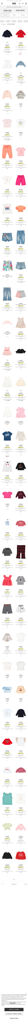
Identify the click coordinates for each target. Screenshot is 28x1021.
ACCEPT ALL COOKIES (14, 1009)
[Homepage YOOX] (14, 3)
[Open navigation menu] (2, 3)
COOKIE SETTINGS (14, 1018)
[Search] (19, 3)
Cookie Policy (12, 1003)
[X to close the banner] (26, 994)
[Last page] (26, 884)
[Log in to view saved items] (22, 3)
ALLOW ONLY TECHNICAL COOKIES (14, 1013)
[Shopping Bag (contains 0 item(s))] (26, 3)
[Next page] (24, 884)
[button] (14, 879)
